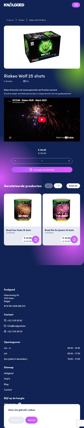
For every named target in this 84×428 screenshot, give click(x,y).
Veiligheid (8, 373)
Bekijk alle (73, 185)
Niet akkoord (16, 420)
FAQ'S (7, 378)
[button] (58, 184)
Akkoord (31, 420)
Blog (6, 384)
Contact (8, 389)
